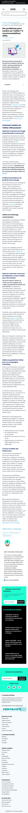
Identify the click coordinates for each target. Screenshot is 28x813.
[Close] (26, 397)
